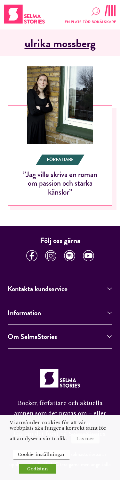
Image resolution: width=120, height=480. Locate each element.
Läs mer (85, 439)
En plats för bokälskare (90, 22)
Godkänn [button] (37, 469)
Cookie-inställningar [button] (41, 454)
